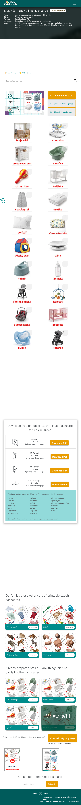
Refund (65, 797)
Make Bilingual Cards (63, 112)
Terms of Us (58, 797)
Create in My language (63, 104)
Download (59, 443)
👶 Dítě (22, 73)
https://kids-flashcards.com (55, 801)
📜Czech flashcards (11, 73)
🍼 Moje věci (31, 73)
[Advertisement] (40, 53)
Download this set (63, 95)
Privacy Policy (48, 797)
